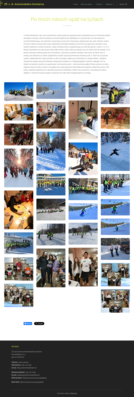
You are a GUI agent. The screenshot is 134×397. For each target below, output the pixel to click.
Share (29, 323)
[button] (123, 4)
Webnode (73, 393)
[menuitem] (76, 4)
